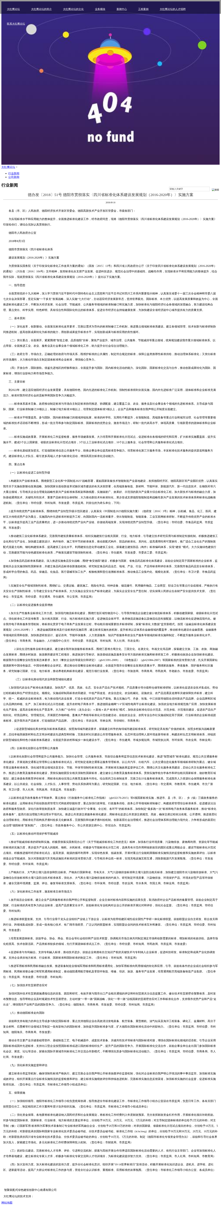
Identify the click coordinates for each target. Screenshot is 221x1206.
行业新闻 (13, 173)
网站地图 (6, 1202)
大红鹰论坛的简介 (41, 9)
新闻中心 (122, 9)
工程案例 (143, 9)
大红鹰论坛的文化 (73, 9)
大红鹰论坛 (13, 9)
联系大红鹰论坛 (16, 23)
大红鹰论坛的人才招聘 (173, 9)
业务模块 (100, 9)
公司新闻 (13, 177)
